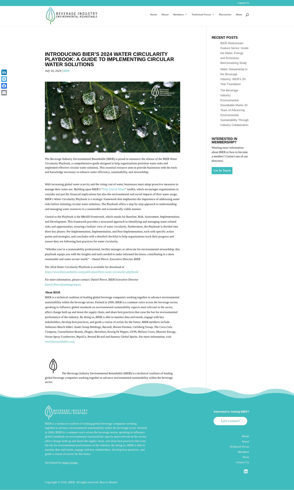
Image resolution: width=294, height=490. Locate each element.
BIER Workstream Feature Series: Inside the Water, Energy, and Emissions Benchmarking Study (234, 53)
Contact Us (243, 3)
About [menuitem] (245, 441)
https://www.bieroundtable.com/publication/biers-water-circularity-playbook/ (92, 272)
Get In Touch (222, 170)
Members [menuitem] (243, 452)
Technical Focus (201, 14)
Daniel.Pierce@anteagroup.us (63, 284)
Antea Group (69, 462)
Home (153, 14)
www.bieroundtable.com (59, 341)
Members (178, 14)
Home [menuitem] (245, 436)
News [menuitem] (245, 457)
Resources (225, 14)
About (165, 14)
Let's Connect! (230, 421)
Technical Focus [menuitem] (239, 446)
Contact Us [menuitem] (242, 462)
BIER (66, 70)
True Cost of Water (114, 189)
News (239, 14)
